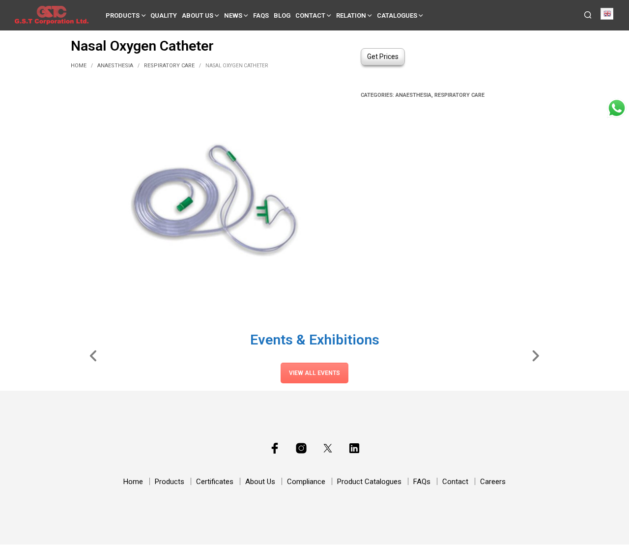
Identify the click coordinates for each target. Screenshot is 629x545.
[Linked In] (354, 448)
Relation (351, 15)
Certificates (214, 481)
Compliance (306, 481)
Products (123, 15)
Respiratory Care (169, 65)
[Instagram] (301, 448)
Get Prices (383, 56)
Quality (163, 15)
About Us (197, 15)
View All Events (314, 373)
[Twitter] (328, 448)
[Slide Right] (535, 355)
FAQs (261, 15)
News (233, 15)
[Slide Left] (93, 355)
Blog (282, 15)
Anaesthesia (115, 65)
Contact (310, 15)
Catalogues (397, 15)
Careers (493, 481)
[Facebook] (275, 448)
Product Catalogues (369, 481)
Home (78, 65)
